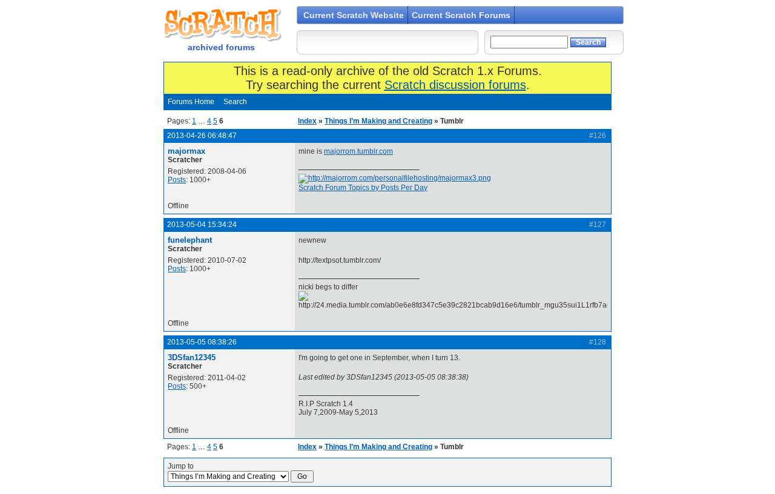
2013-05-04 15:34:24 (202, 224)
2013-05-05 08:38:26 (202, 342)
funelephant (190, 240)
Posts (177, 180)
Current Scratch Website (353, 15)
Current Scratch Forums (461, 15)
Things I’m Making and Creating (378, 121)
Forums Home (191, 101)
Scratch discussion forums (455, 84)
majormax (186, 151)
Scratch (221, 24)
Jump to (181, 466)
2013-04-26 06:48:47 (202, 135)
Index (307, 121)
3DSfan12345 (192, 357)
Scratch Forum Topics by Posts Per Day (362, 187)
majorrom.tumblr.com (358, 151)
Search (235, 101)
